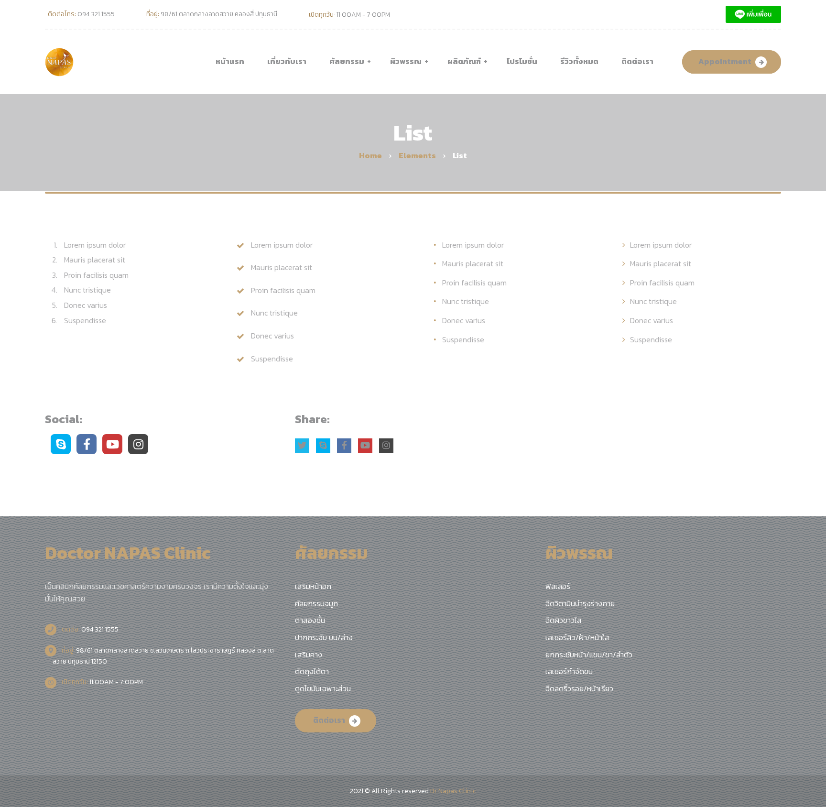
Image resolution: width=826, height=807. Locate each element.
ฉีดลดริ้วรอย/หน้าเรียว (579, 688)
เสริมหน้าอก (313, 586)
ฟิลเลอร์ (557, 586)
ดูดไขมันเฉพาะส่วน (323, 688)
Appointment (724, 61)
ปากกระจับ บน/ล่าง (324, 637)
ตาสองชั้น (310, 620)
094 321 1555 (89, 629)
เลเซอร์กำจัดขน (569, 671)
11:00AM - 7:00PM (101, 682)
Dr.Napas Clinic (453, 791)
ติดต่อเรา (329, 720)
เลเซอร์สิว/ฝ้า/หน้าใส (577, 637)
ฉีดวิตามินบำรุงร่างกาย (580, 603)
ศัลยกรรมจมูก (316, 603)
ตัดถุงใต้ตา (312, 671)
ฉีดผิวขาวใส (563, 620)
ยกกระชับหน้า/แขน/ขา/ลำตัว (588, 654)
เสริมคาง (308, 654)
